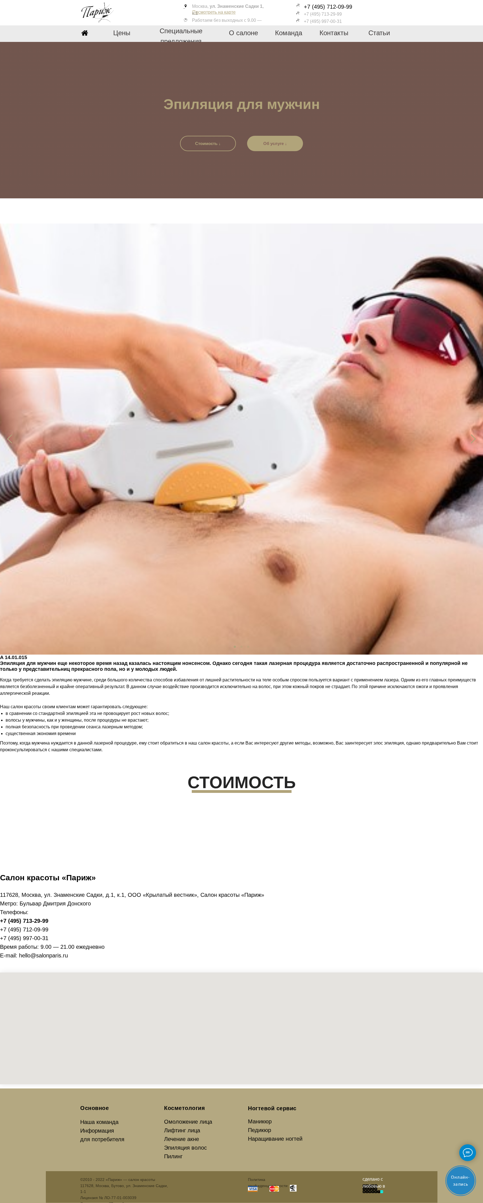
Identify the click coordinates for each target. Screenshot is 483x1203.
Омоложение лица (188, 1122)
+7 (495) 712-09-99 (328, 7)
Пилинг (173, 1156)
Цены (121, 33)
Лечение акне (181, 1139)
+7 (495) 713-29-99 (323, 14)
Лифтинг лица (182, 1130)
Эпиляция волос (185, 1148)
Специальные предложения (181, 36)
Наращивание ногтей (275, 1139)
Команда (288, 33)
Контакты (333, 33)
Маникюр (260, 1121)
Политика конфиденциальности (268, 1182)
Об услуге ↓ (275, 143)
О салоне (243, 33)
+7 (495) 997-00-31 (323, 21)
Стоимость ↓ (208, 143)
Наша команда (99, 1122)
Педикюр (259, 1130)
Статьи (379, 33)
